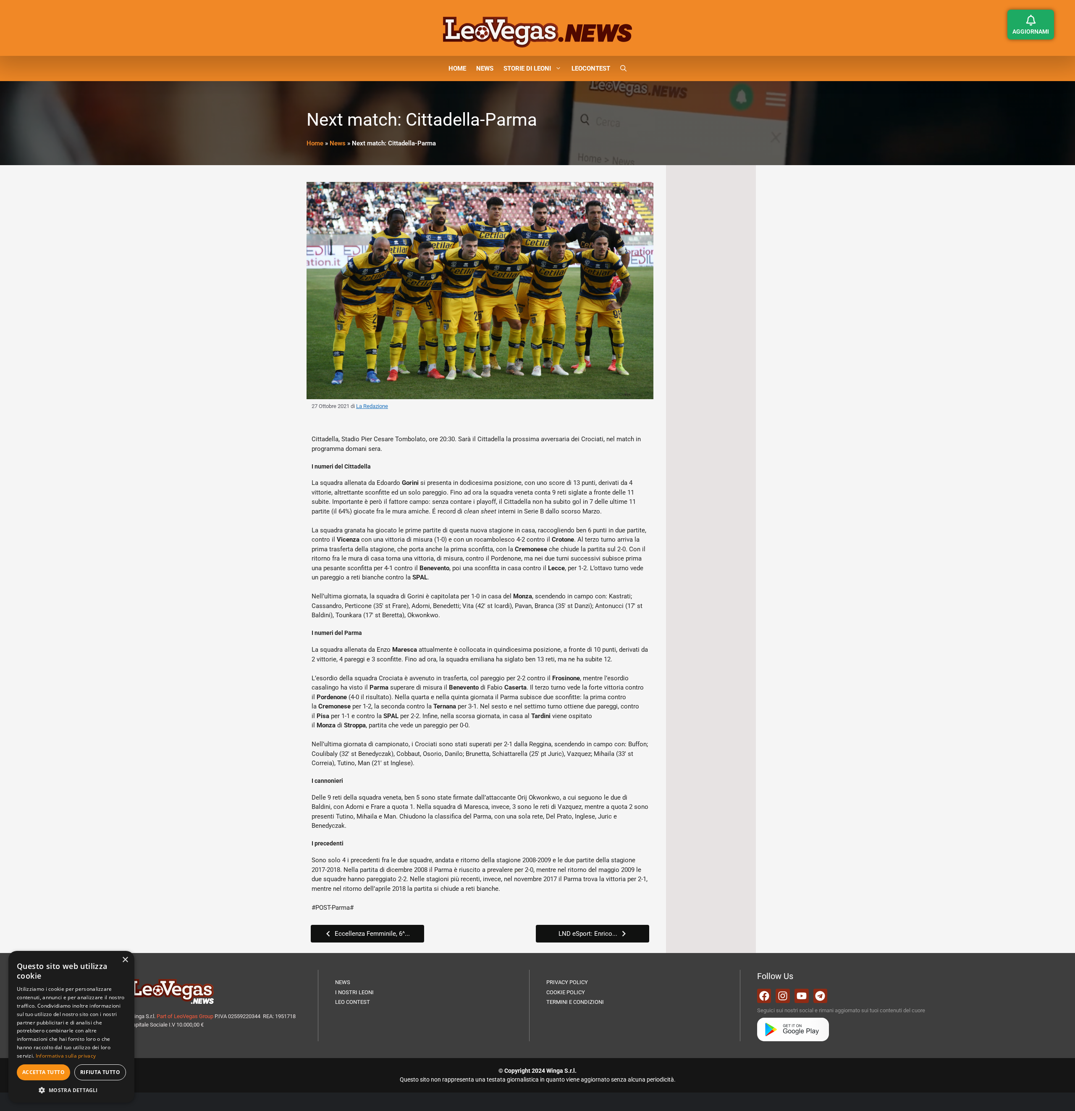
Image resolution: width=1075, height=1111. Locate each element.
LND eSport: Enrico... (587, 933)
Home (315, 143)
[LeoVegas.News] (537, 31)
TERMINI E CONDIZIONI (575, 1002)
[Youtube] (801, 996)
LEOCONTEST (591, 68)
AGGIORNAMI (1030, 31)
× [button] (125, 960)
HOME (457, 68)
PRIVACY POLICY (567, 982)
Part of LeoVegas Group (185, 1016)
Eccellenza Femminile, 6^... (372, 933)
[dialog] (71, 1027)
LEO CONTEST (352, 1002)
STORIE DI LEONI (527, 68)
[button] (623, 68)
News (338, 143)
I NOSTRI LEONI (354, 992)
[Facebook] (764, 996)
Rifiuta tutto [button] (100, 1072)
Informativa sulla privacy (66, 1055)
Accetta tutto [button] (43, 1072)
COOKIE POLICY (565, 992)
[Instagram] (783, 996)
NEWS (484, 68)
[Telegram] (820, 996)
